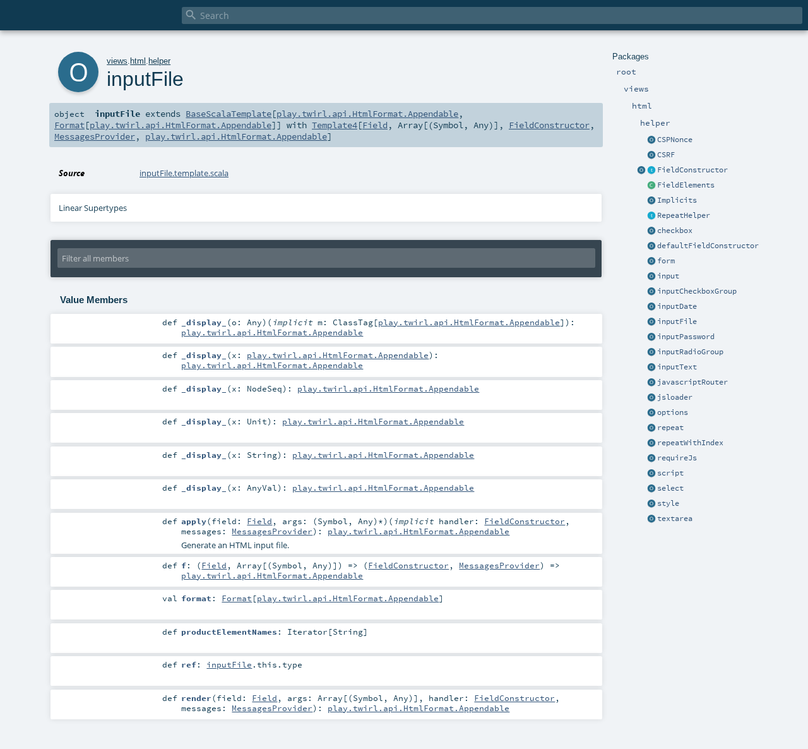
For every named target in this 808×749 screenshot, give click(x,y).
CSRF (666, 154)
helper (159, 61)
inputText (677, 367)
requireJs (677, 457)
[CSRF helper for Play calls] (651, 155)
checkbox (674, 230)
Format (69, 125)
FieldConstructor (692, 169)
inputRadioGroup (690, 351)
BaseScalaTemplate (228, 113)
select (670, 488)
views (117, 61)
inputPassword (686, 336)
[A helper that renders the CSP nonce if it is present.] (651, 140)
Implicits (677, 200)
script (670, 473)
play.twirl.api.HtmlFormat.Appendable (367, 113)
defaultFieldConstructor (708, 245)
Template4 (334, 125)
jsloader (674, 397)
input (668, 276)
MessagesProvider (94, 136)
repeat (670, 427)
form (666, 260)
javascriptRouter (692, 382)
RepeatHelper (683, 215)
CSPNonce (674, 139)
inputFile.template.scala (184, 173)
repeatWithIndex (690, 442)
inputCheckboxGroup (697, 291)
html (138, 61)
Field (375, 125)
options (672, 412)
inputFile (677, 321)
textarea (674, 518)
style (668, 503)
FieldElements (686, 185)
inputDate (677, 306)
